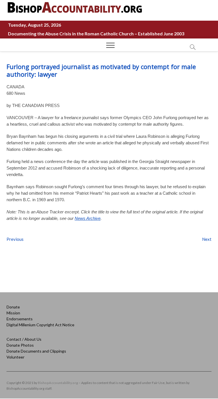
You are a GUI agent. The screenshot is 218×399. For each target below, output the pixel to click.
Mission (13, 312)
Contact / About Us (24, 339)
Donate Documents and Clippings (36, 351)
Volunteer (15, 357)
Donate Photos (20, 345)
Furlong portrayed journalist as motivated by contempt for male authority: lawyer (101, 70)
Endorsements (20, 318)
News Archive (87, 218)
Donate (13, 306)
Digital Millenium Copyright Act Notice (40, 324)
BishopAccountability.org (58, 383)
